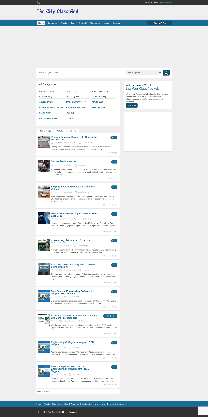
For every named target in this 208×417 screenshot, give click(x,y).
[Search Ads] (166, 73)
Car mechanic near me (63, 161)
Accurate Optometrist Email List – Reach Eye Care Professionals (74, 316)
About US (82, 23)
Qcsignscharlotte (70, 270)
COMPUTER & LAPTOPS (49, 108)
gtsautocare (68, 165)
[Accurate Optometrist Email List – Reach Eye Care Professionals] (44, 326)
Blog (72, 23)
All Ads (64, 23)
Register (161, 2)
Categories (52, 23)
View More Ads (43, 391)
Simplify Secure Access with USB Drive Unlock (73, 187)
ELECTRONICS (45, 113)
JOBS (68, 113)
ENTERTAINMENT (46, 118)
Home (41, 23)
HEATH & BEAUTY (73, 102)
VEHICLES (96, 108)
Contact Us (95, 23)
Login (168, 2)
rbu (65, 297)
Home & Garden (73, 108)
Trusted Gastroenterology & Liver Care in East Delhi (74, 214)
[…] (64, 175)
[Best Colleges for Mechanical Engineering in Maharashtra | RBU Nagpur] (44, 377)
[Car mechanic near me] (44, 172)
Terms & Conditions (117, 404)
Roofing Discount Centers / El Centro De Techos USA (74, 138)
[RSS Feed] (38, 2)
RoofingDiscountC (70, 142)
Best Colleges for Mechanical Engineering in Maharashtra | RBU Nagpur (70, 369)
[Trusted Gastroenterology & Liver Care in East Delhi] (44, 224)
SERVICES (96, 97)
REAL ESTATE (97, 91)
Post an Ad (159, 23)
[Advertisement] (104, 47)
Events (69, 91)
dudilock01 (68, 246)
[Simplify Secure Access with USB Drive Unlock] (44, 197)
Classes (43, 97)
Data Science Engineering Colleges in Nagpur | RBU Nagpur (72, 292)
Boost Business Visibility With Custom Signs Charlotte (73, 265)
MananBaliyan (74, 219)
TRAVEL (95, 102)
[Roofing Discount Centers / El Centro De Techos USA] (44, 147)
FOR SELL (70, 97)
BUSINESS (43, 91)
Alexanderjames (69, 321)
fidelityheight (68, 192)
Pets (68, 118)
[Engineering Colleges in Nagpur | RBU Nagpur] (44, 353)
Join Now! (131, 105)
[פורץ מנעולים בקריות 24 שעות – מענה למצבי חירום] (44, 251)
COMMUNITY (44, 102)
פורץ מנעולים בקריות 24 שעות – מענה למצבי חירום (71, 241)
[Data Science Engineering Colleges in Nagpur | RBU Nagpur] (44, 302)
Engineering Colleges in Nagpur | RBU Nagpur (72, 343)
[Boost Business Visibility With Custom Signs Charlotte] (44, 275)
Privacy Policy (100, 404)
